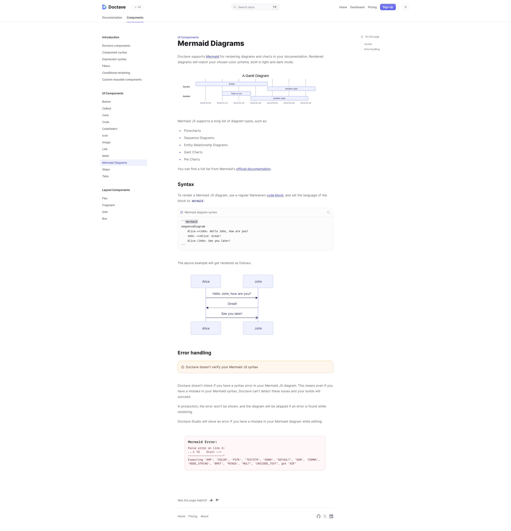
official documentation (253, 169)
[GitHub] (319, 516)
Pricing (372, 7)
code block (275, 195)
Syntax (368, 43)
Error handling (372, 49)
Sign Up (388, 7)
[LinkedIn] (331, 516)
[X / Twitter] (325, 516)
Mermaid (212, 56)
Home (343, 7)
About (204, 516)
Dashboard (357, 7)
